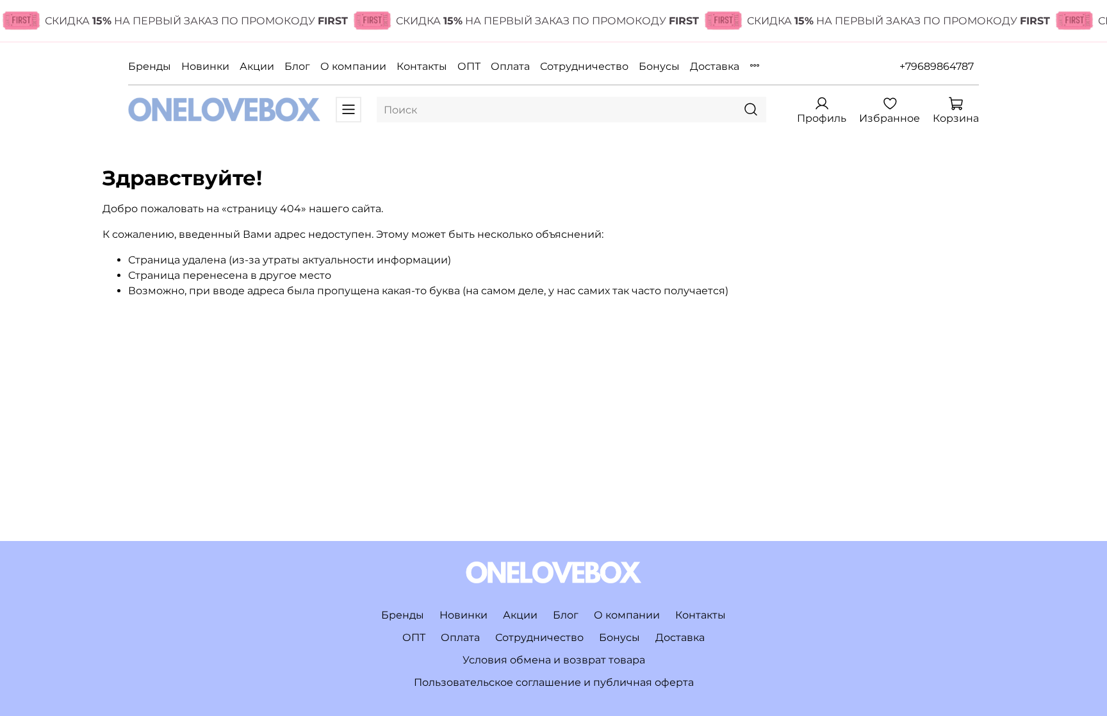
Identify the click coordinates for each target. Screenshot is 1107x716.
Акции (257, 66)
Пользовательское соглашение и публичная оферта (554, 682)
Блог (297, 66)
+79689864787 (936, 66)
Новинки (205, 66)
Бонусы (659, 66)
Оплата (510, 66)
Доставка (714, 66)
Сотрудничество (584, 66)
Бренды (149, 66)
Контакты (422, 66)
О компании (353, 66)
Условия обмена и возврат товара (554, 660)
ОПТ (468, 66)
